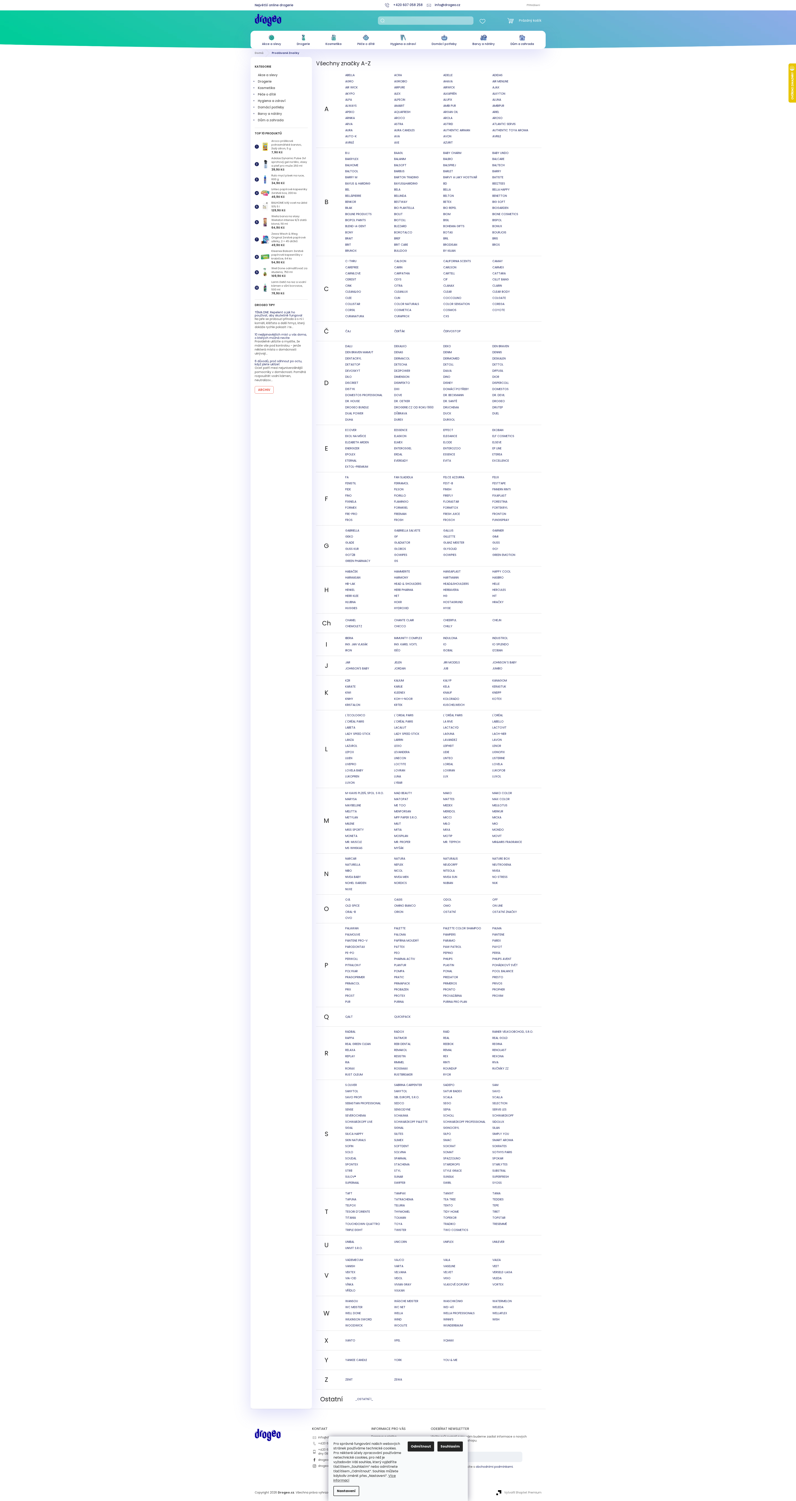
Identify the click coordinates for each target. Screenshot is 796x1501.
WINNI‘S (448, 1319)
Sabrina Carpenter (408, 1085)
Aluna (496, 100)
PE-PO (349, 953)
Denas (398, 352)
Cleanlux (401, 292)
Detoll (448, 364)
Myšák (399, 848)
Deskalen (499, 358)
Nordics (400, 883)
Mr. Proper (402, 842)
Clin (397, 298)
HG (445, 596)
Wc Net (399, 1307)
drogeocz (325, 1460)
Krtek (398, 705)
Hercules (499, 590)
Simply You (500, 1134)
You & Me (450, 1360)
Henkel (350, 590)
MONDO (498, 830)
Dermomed (451, 358)
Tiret (496, 1212)
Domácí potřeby (271, 107)
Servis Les (499, 1109)
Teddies (498, 1199)
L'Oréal (497, 715)
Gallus (448, 530)
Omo (447, 906)
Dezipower (402, 371)
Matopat (401, 799)
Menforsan (402, 811)
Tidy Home (451, 1212)
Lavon (497, 740)
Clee (348, 298)
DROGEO (498, 401)
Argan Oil (450, 112)
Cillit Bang (500, 279)
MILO (446, 824)
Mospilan (401, 836)
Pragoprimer (355, 977)
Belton (448, 196)
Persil (496, 953)
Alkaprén (450, 94)
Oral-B (350, 912)
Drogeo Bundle (357, 407)
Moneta (351, 836)
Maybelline (353, 805)
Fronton (499, 514)
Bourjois (499, 232)
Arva (349, 124)
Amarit (399, 106)
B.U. (347, 153)
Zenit (349, 1379)
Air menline (500, 81)
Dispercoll (500, 383)
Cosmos (449, 310)
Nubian (448, 883)
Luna (397, 776)
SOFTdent (401, 1146)
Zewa (398, 1379)
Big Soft (498, 202)
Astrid (448, 124)
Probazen (401, 989)
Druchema (451, 407)
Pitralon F (353, 965)
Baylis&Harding (406, 183)
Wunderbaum (453, 1325)
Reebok (448, 1044)
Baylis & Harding (357, 183)
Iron (348, 650)
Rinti (446, 1062)
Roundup (450, 1068)
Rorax (350, 1068)
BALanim (400, 159)
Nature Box (501, 858)
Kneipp (496, 692)
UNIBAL (349, 1242)
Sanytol (351, 1091)
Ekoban (497, 430)
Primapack (402, 983)
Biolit (398, 214)
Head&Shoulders (456, 584)
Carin (398, 267)
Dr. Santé (450, 401)
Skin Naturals (355, 1140)
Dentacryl (353, 358)
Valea (496, 1260)
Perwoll (351, 959)
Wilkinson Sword (358, 1319)
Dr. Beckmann (453, 395)
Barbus (399, 171)
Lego (398, 746)
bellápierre (353, 196)
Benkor (350, 202)
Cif (445, 279)
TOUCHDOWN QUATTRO (362, 1224)
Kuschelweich (453, 705)
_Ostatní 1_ (364, 1399)
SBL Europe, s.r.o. (406, 1097)
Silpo (447, 1134)
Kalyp (447, 680)
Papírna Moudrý (406, 940)
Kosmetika (266, 88)
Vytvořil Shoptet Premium (522, 1492)
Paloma (400, 934)
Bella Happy (501, 189)
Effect (448, 430)
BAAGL (398, 153)
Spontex (351, 1164)
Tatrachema (403, 1199)
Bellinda (400, 196)
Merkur (497, 811)
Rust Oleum (354, 1074)
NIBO (348, 871)
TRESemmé (499, 1224)
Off (495, 899)
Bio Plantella (404, 208)
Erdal (398, 454)
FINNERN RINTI (501, 489)
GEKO (349, 536)
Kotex (497, 699)
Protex (399, 996)
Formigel (401, 508)
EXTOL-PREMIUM (356, 467)
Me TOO (400, 805)
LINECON (400, 758)
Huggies (351, 608)
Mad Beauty (403, 793)
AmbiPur (498, 106)
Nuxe (348, 889)
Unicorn (400, 1242)
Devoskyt (352, 371)
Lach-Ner (499, 734)
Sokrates (499, 1146)
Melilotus (499, 805)
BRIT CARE (401, 245)
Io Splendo (500, 644)
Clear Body (501, 292)
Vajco (399, 1260)
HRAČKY (498, 602)
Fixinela (350, 502)
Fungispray (500, 520)
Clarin (497, 286)
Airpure (399, 87)
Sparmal (400, 1158)
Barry (496, 171)
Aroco (399, 118)
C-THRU (350, 261)
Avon (447, 136)
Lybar (398, 783)
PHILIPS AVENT (502, 959)
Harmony (401, 577)
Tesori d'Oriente (357, 1212)
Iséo (397, 650)
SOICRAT (449, 1146)
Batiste (497, 177)
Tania (496, 1193)
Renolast (499, 1050)
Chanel (350, 620)
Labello (498, 721)
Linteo (448, 758)
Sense (349, 1109)
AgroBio (400, 81)
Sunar (398, 1177)
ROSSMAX (401, 1068)
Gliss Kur (352, 549)
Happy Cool (501, 571)
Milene (349, 824)
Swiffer (399, 1183)
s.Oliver (351, 1085)
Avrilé (349, 142)
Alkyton (498, 94)
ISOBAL (448, 650)
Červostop (452, 331)
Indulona (450, 638)
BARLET (448, 171)
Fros (349, 520)
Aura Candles (404, 130)
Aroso (497, 118)
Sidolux (498, 1122)
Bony (349, 232)
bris (495, 238)
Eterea (497, 454)
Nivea (496, 871)
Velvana (400, 1272)
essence (449, 454)
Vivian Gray (402, 1284)
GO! (495, 549)
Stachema (402, 1164)
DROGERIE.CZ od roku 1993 (413, 407)
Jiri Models (451, 662)
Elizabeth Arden (357, 442)
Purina (399, 1002)
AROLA (447, 118)
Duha (349, 420)
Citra (398, 286)
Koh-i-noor (403, 699)
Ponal (447, 971)
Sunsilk (448, 1177)
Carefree (352, 267)
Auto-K (351, 136)
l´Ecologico (355, 715)
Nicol (398, 871)
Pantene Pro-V (356, 940)
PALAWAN (352, 928)
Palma (497, 928)
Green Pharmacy (357, 561)
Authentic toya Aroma (510, 130)
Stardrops (451, 1164)
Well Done (353, 1313)
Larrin (398, 740)
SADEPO (449, 1085)
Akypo (350, 94)
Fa (347, 477)
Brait (349, 238)
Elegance (450, 436)
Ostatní (449, 912)
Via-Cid (350, 1278)
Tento (448, 1205)
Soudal (350, 1158)
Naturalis (450, 858)
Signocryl (451, 1128)
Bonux (497, 226)
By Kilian (449, 251)
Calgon (400, 261)
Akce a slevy (268, 75)
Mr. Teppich (451, 842)
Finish (447, 489)
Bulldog (400, 251)
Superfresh (500, 1177)
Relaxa (350, 1050)
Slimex (399, 1140)
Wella (398, 1313)
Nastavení (346, 1491)
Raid (446, 1032)
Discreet (351, 383)
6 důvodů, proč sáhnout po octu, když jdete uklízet (278, 363)
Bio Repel (449, 208)
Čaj (348, 331)
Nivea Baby (353, 877)
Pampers (449, 934)
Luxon (350, 783)
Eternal (351, 461)
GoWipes (400, 555)
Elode (447, 442)
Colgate (499, 298)
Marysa (351, 799)
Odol (447, 899)
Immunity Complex (408, 638)
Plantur (400, 965)
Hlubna (350, 602)
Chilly (447, 626)
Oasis (398, 899)
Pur (347, 1002)
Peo (397, 953)
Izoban (497, 650)
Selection (499, 1103)
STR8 (348, 1171)
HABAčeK (351, 571)
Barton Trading (406, 177)
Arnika (350, 118)
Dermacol (402, 358)
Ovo (348, 918)
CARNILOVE (353, 273)
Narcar (350, 858)
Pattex (399, 947)
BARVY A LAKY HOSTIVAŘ (460, 177)
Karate (350, 686)
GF (396, 536)
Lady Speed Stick (357, 734)
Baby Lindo (500, 153)
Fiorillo (400, 495)
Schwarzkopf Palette (411, 1122)
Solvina (400, 1152)
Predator (450, 977)
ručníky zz (500, 1068)
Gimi (495, 536)
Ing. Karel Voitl (405, 644)
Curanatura (354, 316)
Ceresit (350, 279)
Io (444, 644)
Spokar (497, 1158)
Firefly (448, 495)
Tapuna (350, 1199)
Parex (496, 940)
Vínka (349, 1284)
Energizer (352, 448)
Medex (448, 805)
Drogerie (265, 81)
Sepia (447, 1109)
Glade (349, 542)
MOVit (497, 836)
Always (351, 106)
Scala (447, 1097)
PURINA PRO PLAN (455, 1002)
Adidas (497, 75)
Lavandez (450, 740)
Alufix (447, 100)
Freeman (400, 514)
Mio (495, 824)
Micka (496, 817)
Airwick (449, 87)
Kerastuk (499, 686)
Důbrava (400, 413)
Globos (400, 549)
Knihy (349, 699)
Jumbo (497, 668)
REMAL (447, 1050)
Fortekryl (500, 508)
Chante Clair (404, 620)
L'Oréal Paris (354, 721)
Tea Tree (449, 1199)
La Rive (448, 721)
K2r (347, 680)
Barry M (351, 177)
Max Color (501, 799)
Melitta (351, 811)
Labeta (350, 727)
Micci (447, 817)
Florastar (451, 502)
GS (396, 561)
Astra (398, 124)
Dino (446, 377)
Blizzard (400, 226)
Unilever (498, 1242)
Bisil (446, 220)
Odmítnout (421, 1446)
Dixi (396, 389)
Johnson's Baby (357, 668)
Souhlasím (450, 1446)
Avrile (496, 136)
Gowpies (449, 555)
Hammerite (402, 571)
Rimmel (399, 1062)
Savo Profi (353, 1097)
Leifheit (448, 746)
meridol (449, 811)
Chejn (496, 620)
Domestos (500, 389)
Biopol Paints (355, 220)
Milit (397, 824)
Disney (448, 383)
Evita (447, 461)
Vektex (350, 1272)
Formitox (450, 508)
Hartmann (451, 577)
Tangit (448, 1193)
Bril (445, 238)
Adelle (448, 75)
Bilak (348, 208)
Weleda (497, 1307)
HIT (494, 596)
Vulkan (399, 1290)
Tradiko (449, 1224)
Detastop (352, 364)
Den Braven (500, 346)
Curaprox (402, 316)
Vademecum (354, 1260)
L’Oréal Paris (403, 721)
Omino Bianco (405, 906)
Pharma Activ (404, 959)
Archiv (264, 390)
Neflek (398, 865)
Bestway (400, 202)
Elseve (497, 442)
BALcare (498, 159)
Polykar (351, 971)
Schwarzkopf (503, 1115)
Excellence (500, 461)
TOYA (398, 1224)
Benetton (499, 196)
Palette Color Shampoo (462, 928)
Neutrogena (501, 865)
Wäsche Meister (406, 1301)
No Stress (500, 877)
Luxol (496, 776)
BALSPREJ (449, 165)
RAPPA (349, 1038)
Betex (447, 202)
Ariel (495, 112)
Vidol (398, 1278)
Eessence (400, 430)
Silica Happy (354, 1134)
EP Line (497, 448)
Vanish (350, 1266)
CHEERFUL (450, 620)
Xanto (350, 1340)
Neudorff (450, 865)
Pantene (498, 934)
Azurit (448, 142)
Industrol (500, 638)
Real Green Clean (358, 1044)
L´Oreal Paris (404, 715)
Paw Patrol (452, 947)
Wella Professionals (459, 1313)
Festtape (499, 483)
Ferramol (401, 483)
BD (445, 183)
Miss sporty (354, 830)
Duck (447, 413)
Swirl (447, 1183)
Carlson (449, 267)
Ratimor (400, 1038)
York (398, 1360)
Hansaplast (452, 571)
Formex (351, 508)
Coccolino (452, 298)
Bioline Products (358, 214)
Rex (445, 1056)
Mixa (446, 830)
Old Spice (352, 906)
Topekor (450, 1218)
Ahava (448, 81)
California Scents (457, 261)
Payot (497, 947)
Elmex (398, 442)
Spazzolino (452, 1158)
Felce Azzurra (453, 477)
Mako (447, 793)
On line (497, 906)
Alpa (348, 100)
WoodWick (354, 1325)
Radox (399, 1032)
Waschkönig (453, 1301)
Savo (496, 1091)
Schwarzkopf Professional (464, 1122)
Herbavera (451, 590)
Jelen (398, 662)
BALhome (351, 165)
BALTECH (498, 165)
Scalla (497, 1097)
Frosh (398, 520)
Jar (347, 662)
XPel (397, 1340)
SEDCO (399, 1103)
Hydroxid (401, 608)
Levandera (402, 752)
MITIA (398, 830)
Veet (495, 1266)
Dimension (401, 377)
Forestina (499, 502)
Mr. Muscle (353, 842)
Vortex (498, 1284)
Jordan (400, 668)
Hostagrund (453, 602)
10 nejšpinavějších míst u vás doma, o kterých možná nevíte (281, 336)
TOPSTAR (498, 1218)
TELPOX (350, 1205)
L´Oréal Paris (453, 715)
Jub (445, 668)
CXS (446, 316)
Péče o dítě (267, 94)
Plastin (448, 965)
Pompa (399, 971)
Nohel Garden (355, 883)
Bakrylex (352, 159)
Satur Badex (452, 1091)
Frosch (449, 520)
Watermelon (502, 1301)
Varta (398, 1266)
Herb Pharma (403, 590)
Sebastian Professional (363, 1103)
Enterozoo (452, 448)
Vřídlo (350, 1290)
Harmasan (352, 577)
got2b (350, 555)
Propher (498, 989)
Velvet (448, 1272)
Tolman (400, 1218)
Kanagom (499, 680)
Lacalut (400, 727)
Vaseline (449, 1266)
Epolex (350, 454)
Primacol (352, 983)
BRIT (348, 245)
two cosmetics (455, 1230)
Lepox (349, 752)
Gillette (449, 536)
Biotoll (400, 220)
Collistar (352, 304)
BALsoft (400, 165)
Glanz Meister (453, 542)
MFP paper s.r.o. (405, 817)
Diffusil (497, 371)
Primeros (450, 983)
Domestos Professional (363, 395)
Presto (497, 977)
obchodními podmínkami (494, 1467)
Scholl (448, 1115)
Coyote (498, 310)
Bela (397, 189)
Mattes (449, 799)
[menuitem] (271, 39)
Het (396, 596)
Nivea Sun (450, 877)
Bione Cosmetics (505, 214)
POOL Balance (502, 971)
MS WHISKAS (354, 848)
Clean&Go (353, 292)
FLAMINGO (401, 502)
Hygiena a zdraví (272, 101)
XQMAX (448, 1340)
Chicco (400, 626)
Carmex (498, 267)
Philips (448, 959)
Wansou (351, 1301)
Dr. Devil (498, 395)
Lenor (496, 746)
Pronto (449, 989)
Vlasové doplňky (456, 1284)
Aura (349, 130)
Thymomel (402, 1212)
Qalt (349, 1017)
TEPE (495, 1205)
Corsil (350, 310)
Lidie (446, 752)
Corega (498, 304)
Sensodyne (402, 1109)
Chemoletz (353, 626)
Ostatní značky (504, 912)
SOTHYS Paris (502, 1152)
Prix (348, 989)
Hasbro (498, 577)
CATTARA (499, 273)
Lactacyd (451, 727)
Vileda (497, 1278)
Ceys (397, 279)
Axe (396, 142)
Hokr (398, 602)
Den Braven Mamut (359, 352)
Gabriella (352, 530)
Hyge (447, 608)
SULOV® (350, 1177)
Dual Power (354, 413)
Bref (397, 238)
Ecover (350, 430)
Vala (446, 1260)
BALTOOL (351, 171)
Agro (349, 81)
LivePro (350, 764)
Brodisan (450, 245)
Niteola (449, 871)
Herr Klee (352, 596)
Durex (398, 420)
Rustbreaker (403, 1074)
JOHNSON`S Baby (504, 662)
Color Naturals (406, 304)
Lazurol (351, 746)
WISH (495, 1319)
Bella (447, 189)
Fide (348, 489)
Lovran (399, 770)
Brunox (351, 251)
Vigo (447, 1278)
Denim (447, 352)
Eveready (401, 461)
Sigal (349, 1128)
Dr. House (352, 401)
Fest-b (448, 483)
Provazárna (452, 996)
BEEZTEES (498, 183)
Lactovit (499, 727)
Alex (397, 94)
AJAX (495, 87)
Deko (447, 346)
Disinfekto (402, 383)
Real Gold (500, 1038)
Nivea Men (401, 877)
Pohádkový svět (505, 965)
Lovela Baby (354, 770)
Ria (347, 1062)
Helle (496, 584)
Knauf (447, 692)
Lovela (497, 764)
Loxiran (449, 770)
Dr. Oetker (402, 401)
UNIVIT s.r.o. (354, 1248)
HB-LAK (350, 584)
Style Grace (452, 1171)
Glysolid (450, 549)
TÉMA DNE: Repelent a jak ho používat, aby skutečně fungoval (278, 314)
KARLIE (398, 686)
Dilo (348, 377)
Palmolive (352, 934)
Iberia (349, 638)
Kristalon (352, 705)
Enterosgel (403, 448)
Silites (398, 1134)
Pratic (399, 977)
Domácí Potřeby (456, 389)
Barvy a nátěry (270, 114)
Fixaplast (499, 495)
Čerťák (399, 331)
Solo (349, 1152)
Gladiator (402, 542)
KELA (446, 686)
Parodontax (355, 947)
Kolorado (451, 699)
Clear (447, 292)
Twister (400, 1230)
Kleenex (399, 692)
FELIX (495, 477)
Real (446, 1038)
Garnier (498, 530)
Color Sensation (456, 304)
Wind (398, 1319)
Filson (399, 489)
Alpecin (399, 100)
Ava (397, 136)
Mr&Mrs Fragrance (507, 842)
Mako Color (502, 793)
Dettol (497, 364)
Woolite (400, 1325)
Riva (495, 1062)
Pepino (448, 953)
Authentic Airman (456, 130)
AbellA (350, 75)
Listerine (498, 758)
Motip (447, 836)
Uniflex (448, 1242)
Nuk (495, 883)
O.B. (348, 899)
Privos (497, 983)
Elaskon (400, 436)
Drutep (497, 407)
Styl (397, 1171)
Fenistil (350, 483)
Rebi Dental (402, 1044)
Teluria (399, 1205)
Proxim (497, 996)
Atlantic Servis (504, 124)
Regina (497, 1044)
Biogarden (500, 208)
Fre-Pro (351, 514)
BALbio (448, 159)
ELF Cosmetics (503, 436)
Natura (399, 858)
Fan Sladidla (403, 477)
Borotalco (403, 232)
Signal (399, 1128)
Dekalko (400, 346)
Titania (350, 1218)
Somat (448, 1152)
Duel (495, 413)
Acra (398, 75)
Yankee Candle (356, 1360)
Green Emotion (503, 555)
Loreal (448, 764)
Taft (348, 1193)
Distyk (350, 389)
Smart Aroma (502, 1140)
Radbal (350, 1032)
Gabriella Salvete (407, 530)
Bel (347, 189)
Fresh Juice (451, 514)
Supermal (352, 1183)
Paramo (449, 940)
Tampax (400, 1193)
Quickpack (402, 1017)
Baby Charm (452, 153)
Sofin (349, 1146)
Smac (447, 1140)
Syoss (497, 1183)
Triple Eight (354, 1230)
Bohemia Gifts (453, 226)
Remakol (400, 1050)
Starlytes (500, 1164)
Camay (497, 261)
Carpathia (402, 273)
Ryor (447, 1074)
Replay (350, 1056)
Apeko (349, 112)
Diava (447, 371)
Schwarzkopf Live (359, 1122)
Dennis (497, 352)
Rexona (498, 1056)
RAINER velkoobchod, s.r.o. (512, 1032)
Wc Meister (354, 1307)
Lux (445, 776)
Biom (447, 214)
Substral (499, 1171)
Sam (495, 1085)
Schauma (401, 1115)
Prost (350, 996)
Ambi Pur (449, 106)
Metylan (351, 817)
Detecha (400, 364)
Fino (348, 495)
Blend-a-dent (355, 226)
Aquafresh (402, 112)
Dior (495, 377)
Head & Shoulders (407, 584)
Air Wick (351, 87)
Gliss (496, 542)
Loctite (400, 764)
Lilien (348, 758)
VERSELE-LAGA (502, 1272)
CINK (348, 286)
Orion (398, 912)
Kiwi (348, 692)
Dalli (348, 346)
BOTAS (448, 232)
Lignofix (498, 752)
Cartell (449, 273)
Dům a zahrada (271, 120)
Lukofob (498, 770)
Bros (496, 245)
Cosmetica (402, 310)
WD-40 (448, 1307)
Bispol (497, 220)
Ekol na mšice (355, 436)
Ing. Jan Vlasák (356, 644)
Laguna (448, 734)
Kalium (399, 680)
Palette (400, 928)
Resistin (400, 1056)
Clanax (448, 286)
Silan (496, 1128)
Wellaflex (499, 1313)
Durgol (449, 420)
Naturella (352, 865)
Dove (398, 395)
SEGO (447, 1103)
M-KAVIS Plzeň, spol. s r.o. (364, 793)
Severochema (355, 1115)
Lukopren (352, 776)
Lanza (349, 740)
